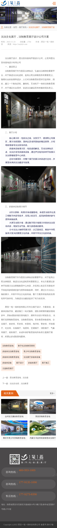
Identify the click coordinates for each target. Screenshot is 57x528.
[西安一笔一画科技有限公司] (10, 5)
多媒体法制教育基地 (10, 357)
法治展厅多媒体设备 (32, 357)
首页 (15, 27)
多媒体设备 (7, 363)
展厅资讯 (23, 27)
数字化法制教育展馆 (26, 346)
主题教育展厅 (8, 368)
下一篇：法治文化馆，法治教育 (15, 384)
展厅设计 (20, 363)
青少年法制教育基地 (32, 351)
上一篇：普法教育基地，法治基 (15, 378)
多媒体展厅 (32, 363)
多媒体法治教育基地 (10, 351)
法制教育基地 (8, 346)
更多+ (52, 393)
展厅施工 (45, 363)
